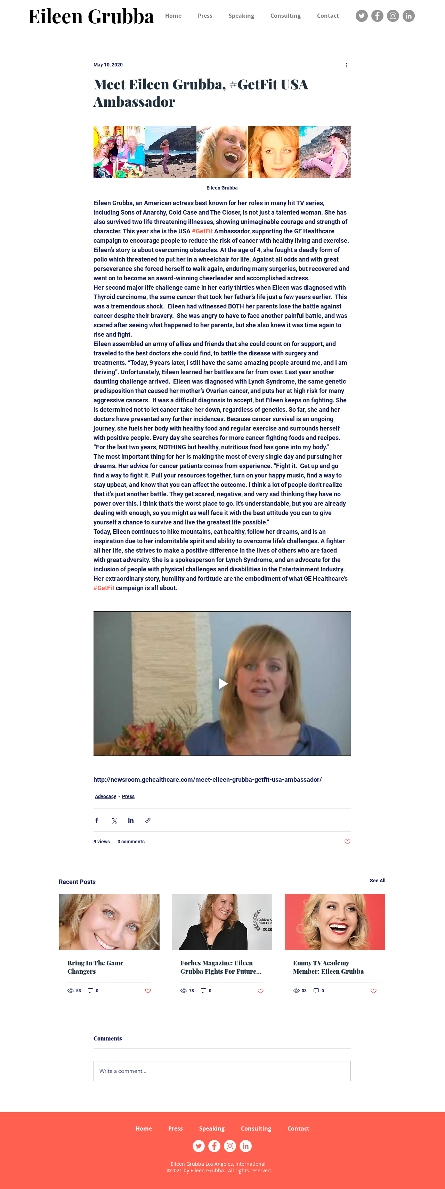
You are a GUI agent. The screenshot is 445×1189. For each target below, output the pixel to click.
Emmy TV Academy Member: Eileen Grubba (328, 967)
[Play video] (222, 683)
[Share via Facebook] (97, 820)
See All (378, 880)
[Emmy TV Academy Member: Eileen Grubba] (335, 922)
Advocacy (105, 796)
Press (128, 796)
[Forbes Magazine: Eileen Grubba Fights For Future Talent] (222, 922)
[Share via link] (148, 820)
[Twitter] (362, 16)
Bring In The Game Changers (95, 967)
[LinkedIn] (409, 16)
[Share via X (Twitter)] (114, 820)
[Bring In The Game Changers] (109, 922)
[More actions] (346, 65)
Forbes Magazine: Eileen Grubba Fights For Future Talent (218, 967)
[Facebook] (377, 16)
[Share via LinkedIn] (131, 820)
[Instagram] (393, 16)
